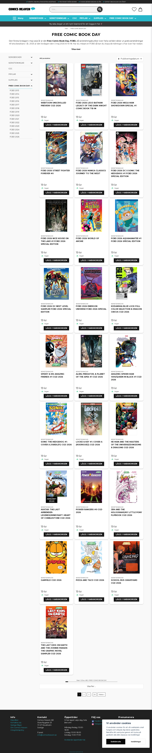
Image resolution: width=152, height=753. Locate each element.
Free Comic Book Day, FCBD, (61, 41)
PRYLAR (84, 18)
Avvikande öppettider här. (75, 740)
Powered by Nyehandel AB (76, 751)
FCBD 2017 (14, 105)
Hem (66, 28)
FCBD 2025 (14, 133)
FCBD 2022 (14, 122)
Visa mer (76, 49)
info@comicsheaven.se (47, 735)
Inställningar (136, 742)
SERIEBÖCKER (36, 18)
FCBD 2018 (14, 108)
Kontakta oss (15, 723)
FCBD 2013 (14, 90)
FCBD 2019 (14, 112)
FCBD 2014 (14, 94)
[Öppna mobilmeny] (18, 18)
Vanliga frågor (16, 725)
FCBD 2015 (14, 98)
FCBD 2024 (14, 130)
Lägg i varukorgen (56, 125)
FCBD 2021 (14, 119)
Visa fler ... (91, 686)
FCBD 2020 (14, 115)
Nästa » (101, 694)
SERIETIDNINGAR (57, 18)
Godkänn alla (116, 742)
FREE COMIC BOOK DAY (121, 18)
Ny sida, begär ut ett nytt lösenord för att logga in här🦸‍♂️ (76, 24)
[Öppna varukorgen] (140, 9)
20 (95, 694)
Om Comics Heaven (18, 728)
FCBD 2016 (14, 101)
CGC (74, 18)
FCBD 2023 (14, 126)
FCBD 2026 (14, 137)
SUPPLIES (98, 18)
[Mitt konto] (134, 9)
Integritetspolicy (17, 730)
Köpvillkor (14, 720)
